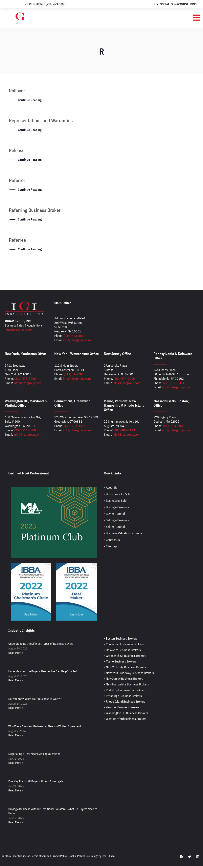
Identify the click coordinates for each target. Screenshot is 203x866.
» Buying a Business (116, 507)
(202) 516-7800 (25, 430)
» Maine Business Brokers (120, 661)
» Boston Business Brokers (120, 638)
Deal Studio (108, 856)
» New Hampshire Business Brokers (126, 684)
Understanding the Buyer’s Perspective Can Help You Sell (42, 671)
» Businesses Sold (115, 501)
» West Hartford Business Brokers (125, 719)
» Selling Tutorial (114, 527)
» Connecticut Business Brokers (124, 644)
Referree (17, 240)
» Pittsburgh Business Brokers (123, 696)
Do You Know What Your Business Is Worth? (34, 699)
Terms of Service (40, 856)
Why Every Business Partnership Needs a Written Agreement (44, 726)
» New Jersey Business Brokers (123, 678)
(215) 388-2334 (174, 383)
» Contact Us (112, 540)
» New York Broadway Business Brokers (129, 673)
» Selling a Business (116, 520)
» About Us (110, 487)
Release (17, 150)
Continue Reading (30, 100)
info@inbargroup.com (19, 330)
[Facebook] (181, 857)
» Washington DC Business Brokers (126, 713)
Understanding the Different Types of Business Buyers (40, 643)
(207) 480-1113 (124, 430)
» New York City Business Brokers (125, 667)
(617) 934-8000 (174, 426)
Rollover (17, 90)
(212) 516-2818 (74, 374)
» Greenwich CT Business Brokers (125, 656)
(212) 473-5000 (74, 336)
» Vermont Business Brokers (121, 707)
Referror (17, 180)
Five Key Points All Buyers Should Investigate (35, 781)
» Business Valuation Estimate (123, 533)
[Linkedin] (198, 857)
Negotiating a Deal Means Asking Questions (34, 754)
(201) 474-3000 (124, 378)
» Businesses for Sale (117, 494)
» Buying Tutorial (114, 514)
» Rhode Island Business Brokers (124, 701)
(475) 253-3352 (74, 426)
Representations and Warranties (41, 120)
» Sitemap (110, 546)
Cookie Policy (76, 856)
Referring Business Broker (34, 210)
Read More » (15, 653)
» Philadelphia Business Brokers (124, 690)
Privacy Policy (59, 856)
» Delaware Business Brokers (122, 650)
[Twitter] (189, 857)
